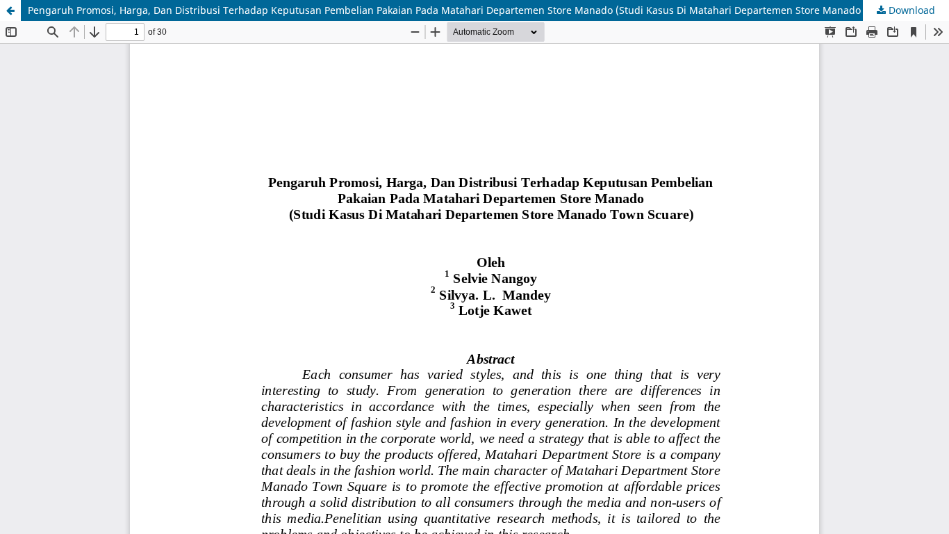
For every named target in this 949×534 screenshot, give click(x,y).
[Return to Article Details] (10, 10)
